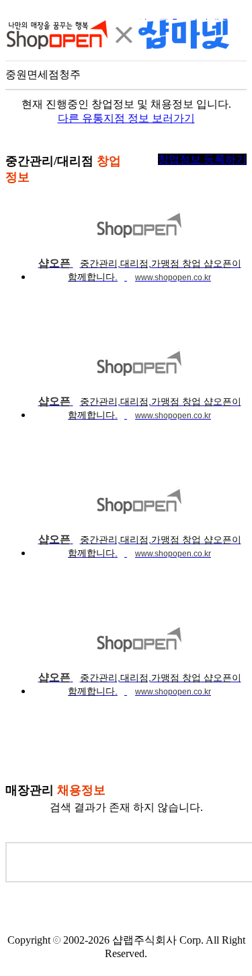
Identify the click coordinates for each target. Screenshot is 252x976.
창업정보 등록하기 (202, 159)
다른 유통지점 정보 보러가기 (126, 118)
